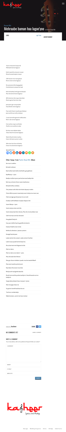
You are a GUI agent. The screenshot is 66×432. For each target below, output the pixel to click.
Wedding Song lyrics (35, 428)
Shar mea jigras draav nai (12, 285)
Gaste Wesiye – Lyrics (11, 204)
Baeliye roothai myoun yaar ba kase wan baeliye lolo (20, 178)
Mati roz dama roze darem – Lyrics (15, 253)
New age (25, 428)
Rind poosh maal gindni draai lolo (14, 271)
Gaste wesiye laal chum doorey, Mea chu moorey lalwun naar (22, 212)
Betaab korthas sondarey (12, 186)
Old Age (51, 428)
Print (39, 35)
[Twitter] (10, 152)
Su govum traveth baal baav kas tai (15, 288)
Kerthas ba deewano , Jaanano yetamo (16, 230)
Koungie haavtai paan (11, 234)
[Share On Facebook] (37, 326)
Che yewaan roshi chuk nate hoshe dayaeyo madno (19, 189)
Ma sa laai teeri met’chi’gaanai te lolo (15, 245)
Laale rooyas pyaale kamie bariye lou (15, 241)
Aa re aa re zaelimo (11, 163)
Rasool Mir (7, 25)
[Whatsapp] (29, 152)
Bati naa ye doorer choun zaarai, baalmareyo (17, 182)
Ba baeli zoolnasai (11, 167)
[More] (32, 152)
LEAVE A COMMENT (37, 332)
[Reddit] (13, 152)
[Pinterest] (20, 152)
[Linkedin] (17, 152)
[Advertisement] (23, 51)
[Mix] (26, 152)
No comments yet (12, 332)
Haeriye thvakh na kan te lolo (13, 227)
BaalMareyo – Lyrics (11, 174)
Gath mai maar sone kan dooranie (15, 215)
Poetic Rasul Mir (51, 30)
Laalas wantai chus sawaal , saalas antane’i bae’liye (19, 238)
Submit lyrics (58, 428)
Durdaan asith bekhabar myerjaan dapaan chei (18, 200)
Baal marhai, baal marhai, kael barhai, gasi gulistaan (19, 171)
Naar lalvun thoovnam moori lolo (14, 268)
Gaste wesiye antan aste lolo (13, 208)
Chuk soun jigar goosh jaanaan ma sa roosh (17, 197)
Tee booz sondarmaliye (12, 292)
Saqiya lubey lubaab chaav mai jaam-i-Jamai (17, 281)
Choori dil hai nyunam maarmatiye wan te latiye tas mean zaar (22, 193)
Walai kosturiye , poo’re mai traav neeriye (16, 296)
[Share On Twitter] (40, 326)
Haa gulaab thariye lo (11, 219)
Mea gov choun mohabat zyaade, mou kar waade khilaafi (21, 260)
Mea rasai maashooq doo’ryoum (14, 264)
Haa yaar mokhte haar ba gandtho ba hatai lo (18, 223)
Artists (45, 428)
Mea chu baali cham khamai (13, 256)
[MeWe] (23, 152)
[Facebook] (7, 152)
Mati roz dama (10, 249)
